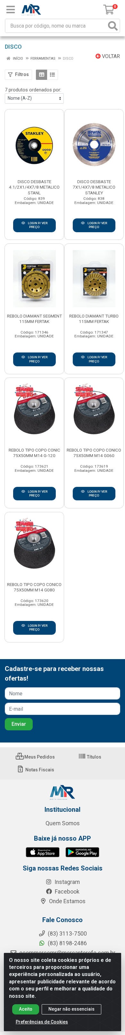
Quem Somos (63, 823)
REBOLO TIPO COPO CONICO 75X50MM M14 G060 (94, 452)
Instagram (66, 882)
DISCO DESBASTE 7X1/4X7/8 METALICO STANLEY (94, 187)
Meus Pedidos (39, 756)
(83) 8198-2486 (66, 943)
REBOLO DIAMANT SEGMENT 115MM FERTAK (34, 318)
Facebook (66, 891)
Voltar (110, 56)
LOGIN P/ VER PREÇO (37, 225)
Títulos (93, 756)
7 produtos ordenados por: (33, 90)
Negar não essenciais (71, 1009)
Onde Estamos (67, 901)
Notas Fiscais (39, 769)
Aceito (25, 1009)
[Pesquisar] (113, 25)
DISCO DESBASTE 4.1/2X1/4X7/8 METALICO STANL (34, 187)
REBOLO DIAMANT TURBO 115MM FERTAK (94, 318)
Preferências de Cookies (42, 1021)
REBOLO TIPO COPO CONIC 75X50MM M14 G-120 (34, 452)
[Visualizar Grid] (41, 75)
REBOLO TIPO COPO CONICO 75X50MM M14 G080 (34, 587)
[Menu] (10, 9)
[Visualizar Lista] (52, 75)
